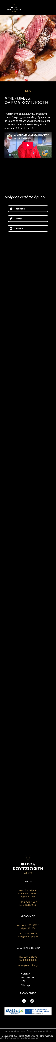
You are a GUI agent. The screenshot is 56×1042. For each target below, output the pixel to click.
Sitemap (25, 985)
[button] (28, 208)
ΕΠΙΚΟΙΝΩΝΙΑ (28, 977)
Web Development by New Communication (19, 1038)
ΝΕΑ (23, 981)
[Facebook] (24, 1000)
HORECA (25, 973)
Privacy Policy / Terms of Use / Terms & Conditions (28, 1031)
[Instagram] (32, 1000)
